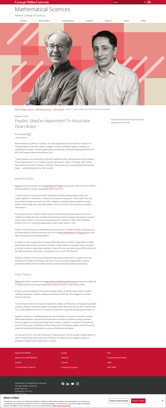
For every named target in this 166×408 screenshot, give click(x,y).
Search (144, 2)
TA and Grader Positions (25, 367)
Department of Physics (53, 186)
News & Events (44, 21)
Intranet (64, 362)
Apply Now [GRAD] (23, 353)
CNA (109, 353)
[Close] (162, 400)
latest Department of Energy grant (73, 232)
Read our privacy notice (61, 406)
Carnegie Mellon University (32, 2)
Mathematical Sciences (42, 9)
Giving (143, 21)
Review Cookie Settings (119, 401)
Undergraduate (68, 21)
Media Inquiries (21, 138)
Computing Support (69, 367)
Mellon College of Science (30, 15)
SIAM (109, 362)
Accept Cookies (138, 401)
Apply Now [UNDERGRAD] (26, 357)
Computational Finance (117, 357)
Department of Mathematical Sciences (61, 281)
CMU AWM (111, 367)
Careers (18, 362)
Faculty (64, 353)
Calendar (65, 357)
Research (108, 21)
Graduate (89, 21)
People (126, 21)
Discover (23, 21)
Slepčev (18, 281)
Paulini (18, 186)
